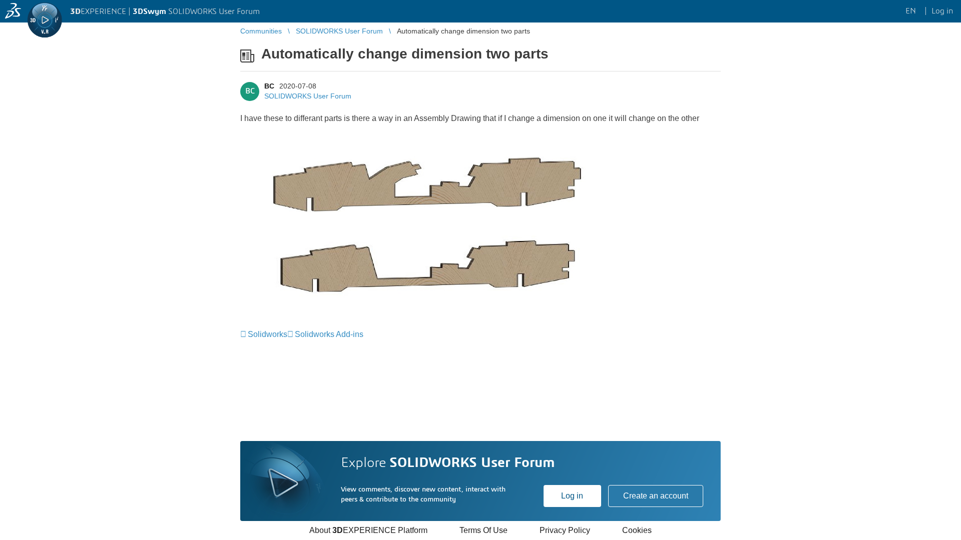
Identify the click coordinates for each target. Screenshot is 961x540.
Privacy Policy (565, 530)
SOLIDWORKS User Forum (307, 96)
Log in (572, 496)
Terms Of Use (483, 530)
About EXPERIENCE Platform (368, 530)
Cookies (637, 530)
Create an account (655, 496)
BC (269, 86)
